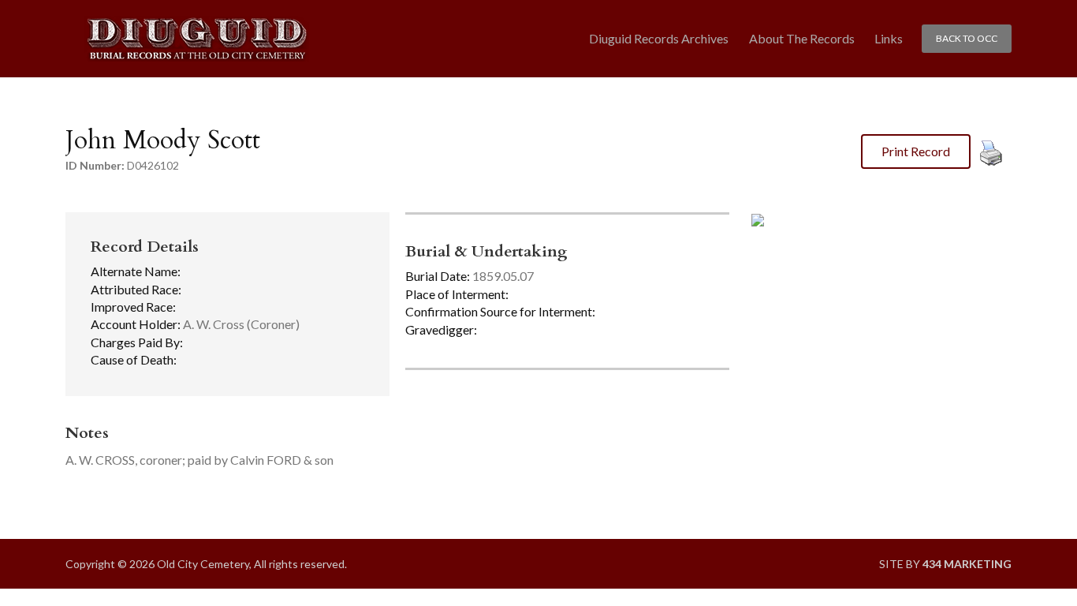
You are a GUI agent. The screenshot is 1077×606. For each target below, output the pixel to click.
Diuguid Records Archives (659, 38)
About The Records (802, 38)
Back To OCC (966, 38)
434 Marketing (967, 563)
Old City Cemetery (196, 39)
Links (888, 38)
